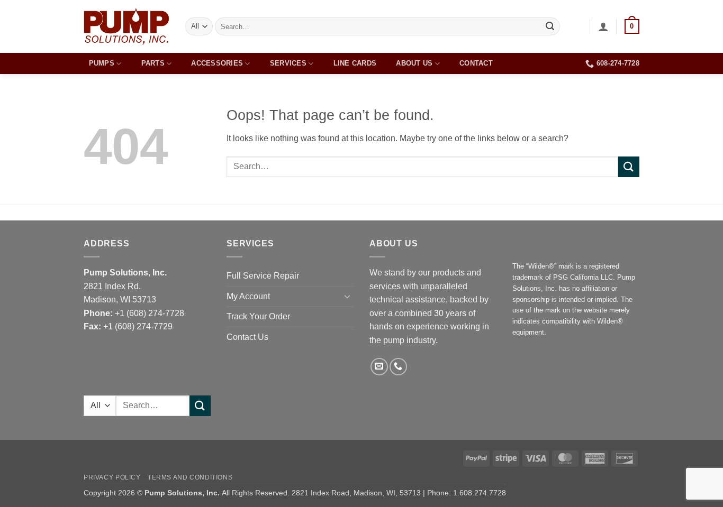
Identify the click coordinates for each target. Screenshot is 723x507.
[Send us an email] (379, 366)
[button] (603, 26)
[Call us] (398, 366)
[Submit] (550, 26)
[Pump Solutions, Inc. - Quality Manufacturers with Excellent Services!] (126, 26)
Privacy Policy (112, 477)
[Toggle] (347, 296)
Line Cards (355, 63)
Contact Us (247, 337)
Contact (476, 63)
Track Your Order (258, 316)
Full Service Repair (263, 275)
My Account (248, 296)
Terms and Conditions (190, 477)
